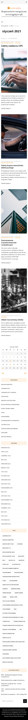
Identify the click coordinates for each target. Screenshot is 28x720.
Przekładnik (18, 572)
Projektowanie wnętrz (11, 568)
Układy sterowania (9, 629)
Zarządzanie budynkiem (9, 428)
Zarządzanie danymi (10, 650)
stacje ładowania (9, 601)
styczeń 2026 (5, 475)
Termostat (6, 621)
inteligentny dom (9, 556)
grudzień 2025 (6, 479)
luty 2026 (4, 471)
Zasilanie (17, 43)
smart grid (13, 597)
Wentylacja (7, 637)
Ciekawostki (5, 388)
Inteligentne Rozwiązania (10, 404)
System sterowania (9, 613)
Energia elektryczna (7, 43)
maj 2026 (4, 459)
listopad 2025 (5, 484)
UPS (20, 629)
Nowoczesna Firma (7, 408)
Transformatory (19, 621)
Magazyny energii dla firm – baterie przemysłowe (11, 684)
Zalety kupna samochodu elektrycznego (12, 166)
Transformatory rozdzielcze (13, 625)
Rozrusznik (13, 580)
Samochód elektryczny (11, 584)
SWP (15, 609)
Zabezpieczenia (8, 645)
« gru (2, 373)
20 (10, 364)
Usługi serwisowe (9, 633)
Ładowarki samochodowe (12, 658)
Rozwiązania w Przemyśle (10, 420)
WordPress (21, 716)
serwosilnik (19, 593)
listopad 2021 (5, 496)
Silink (4, 597)
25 (3, 368)
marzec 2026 (5, 467)
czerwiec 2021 (6, 508)
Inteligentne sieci (9, 552)
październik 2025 (7, 488)
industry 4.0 (7, 548)
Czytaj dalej (5, 108)
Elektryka (4, 396)
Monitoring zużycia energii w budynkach (12, 680)
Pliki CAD (6, 564)
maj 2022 (4, 492)
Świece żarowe (8, 662)
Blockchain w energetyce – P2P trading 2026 (14, 694)
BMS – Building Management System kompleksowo (11, 676)
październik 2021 (7, 500)
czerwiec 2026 (6, 455)
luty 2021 (4, 516)
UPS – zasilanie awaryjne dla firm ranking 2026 (13, 690)
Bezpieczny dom (8, 544)
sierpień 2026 (5, 447)
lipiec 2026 (4, 451)
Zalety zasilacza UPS (12, 45)
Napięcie (21, 560)
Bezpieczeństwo (6, 384)
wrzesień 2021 (6, 504)
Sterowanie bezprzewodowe (13, 605)
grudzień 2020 (6, 524)
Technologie (5, 424)
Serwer (5, 588)
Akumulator (7, 536)
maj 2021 (4, 512)
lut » (25, 373)
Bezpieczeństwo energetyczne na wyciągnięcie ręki (14, 13)
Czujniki (19, 544)
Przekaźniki (5, 416)
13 (10, 361)
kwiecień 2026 (6, 463)
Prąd (3, 412)
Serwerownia (15, 588)
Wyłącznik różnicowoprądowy (14, 641)
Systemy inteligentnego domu (13, 617)
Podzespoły (16, 564)
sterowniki (6, 609)
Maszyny (21, 556)
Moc (4, 560)
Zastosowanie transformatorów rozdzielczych (9, 242)
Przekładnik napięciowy (11, 576)
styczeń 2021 (5, 520)
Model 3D (12, 560)
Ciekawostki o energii (8, 392)
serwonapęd (7, 593)
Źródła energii (6, 436)
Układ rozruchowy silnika (12, 319)
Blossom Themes (9, 716)
